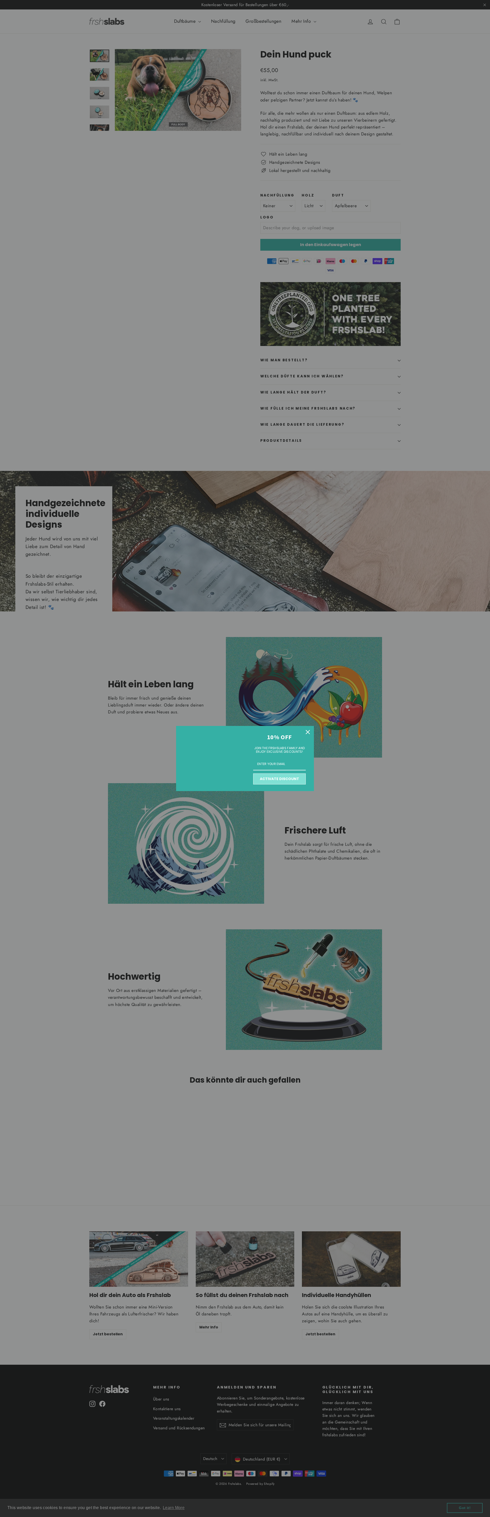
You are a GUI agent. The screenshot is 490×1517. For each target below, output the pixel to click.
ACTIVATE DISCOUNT (279, 778)
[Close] (308, 732)
